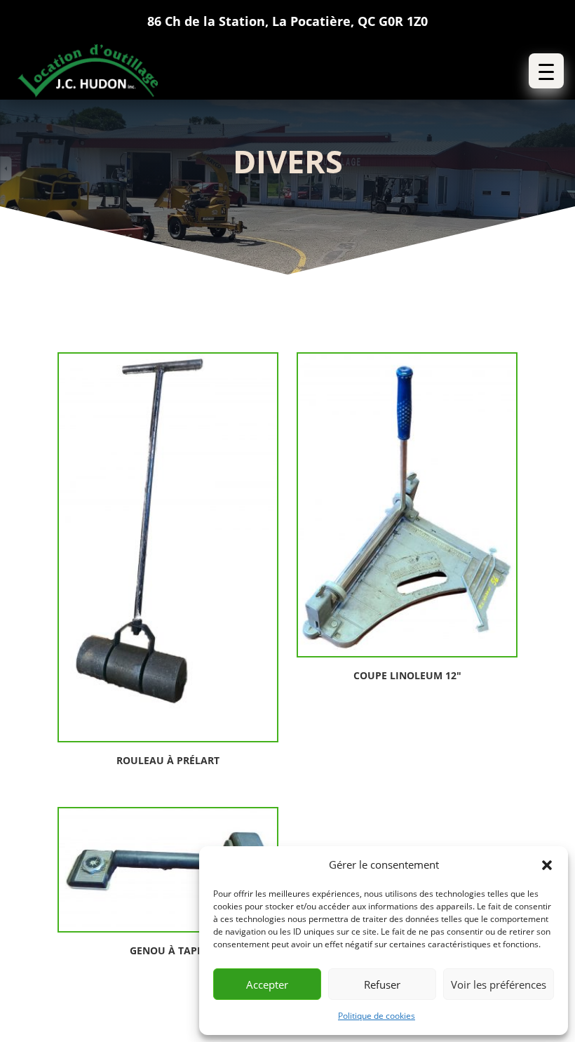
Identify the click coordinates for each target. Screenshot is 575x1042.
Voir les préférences (498, 984)
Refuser (382, 984)
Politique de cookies (376, 1016)
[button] (547, 865)
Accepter (267, 984)
